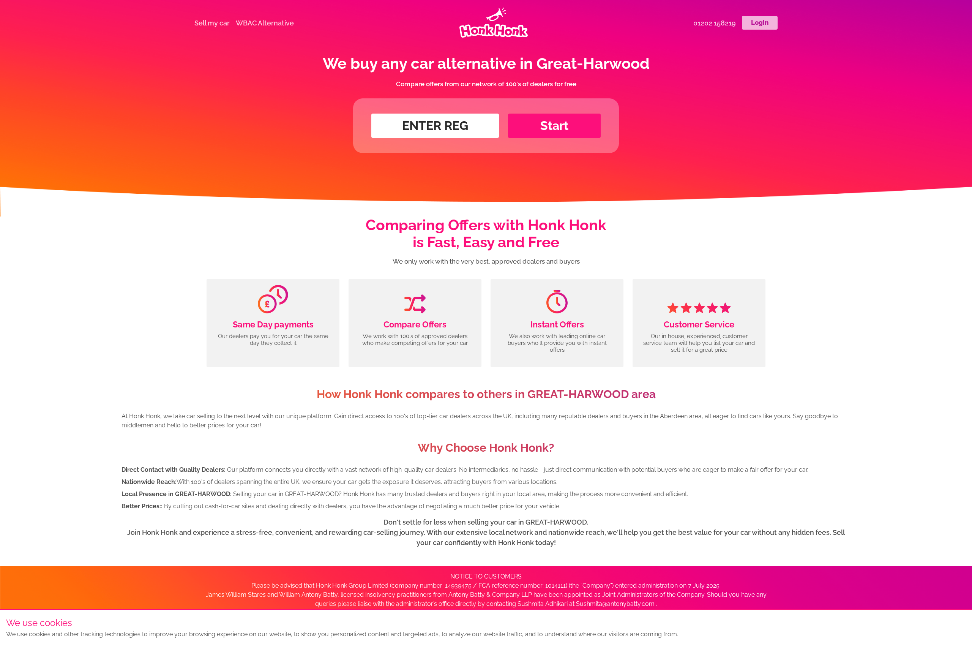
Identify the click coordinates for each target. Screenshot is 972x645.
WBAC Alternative (265, 23)
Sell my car (212, 23)
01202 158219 (714, 23)
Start (554, 126)
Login (759, 22)
